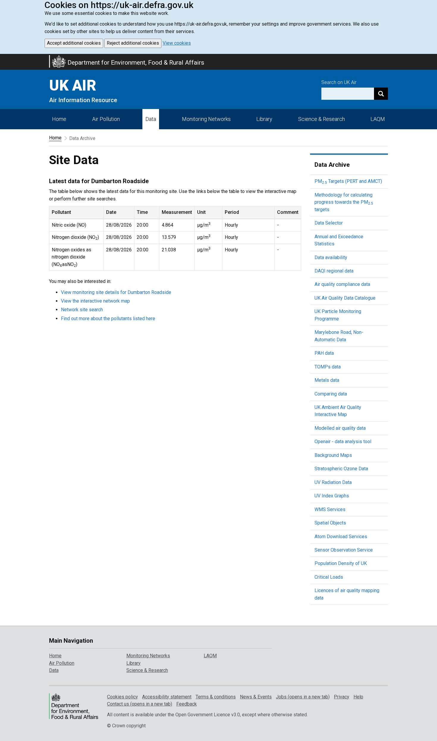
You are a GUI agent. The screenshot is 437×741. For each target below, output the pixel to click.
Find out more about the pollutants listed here (108, 318)
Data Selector (329, 223)
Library (264, 119)
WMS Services (330, 509)
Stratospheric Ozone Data (341, 468)
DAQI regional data (334, 271)
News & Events (256, 697)
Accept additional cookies (74, 43)
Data (150, 119)
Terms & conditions (216, 697)
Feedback (186, 704)
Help (358, 697)
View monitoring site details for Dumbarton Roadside (116, 292)
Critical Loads (329, 577)
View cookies (177, 43)
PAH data (324, 353)
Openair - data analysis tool (343, 441)
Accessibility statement (166, 697)
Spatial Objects (330, 523)
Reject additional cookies (133, 43)
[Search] (381, 94)
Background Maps (333, 455)
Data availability (331, 257)
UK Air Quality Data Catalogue (345, 298)
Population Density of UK (341, 563)
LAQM (377, 119)
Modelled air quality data (340, 428)
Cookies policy (122, 697)
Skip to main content (3, 58)
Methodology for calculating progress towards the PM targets (344, 202)
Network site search (82, 309)
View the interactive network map (95, 301)
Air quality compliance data (342, 284)
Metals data (327, 380)
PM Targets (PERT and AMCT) (348, 181)
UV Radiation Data (333, 482)
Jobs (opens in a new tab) (303, 697)
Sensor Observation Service (344, 550)
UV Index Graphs (332, 496)
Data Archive (332, 164)
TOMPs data (328, 367)
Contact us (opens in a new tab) (139, 704)
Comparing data (331, 394)
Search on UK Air (338, 82)
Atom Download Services (341, 536)
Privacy (341, 697)
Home (59, 119)
